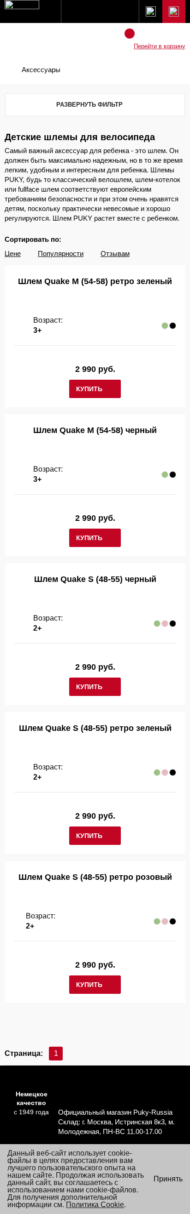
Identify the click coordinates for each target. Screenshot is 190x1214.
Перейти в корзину (159, 46)
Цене (13, 253)
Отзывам (115, 253)
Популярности (60, 253)
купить (89, 389)
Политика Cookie (95, 1204)
